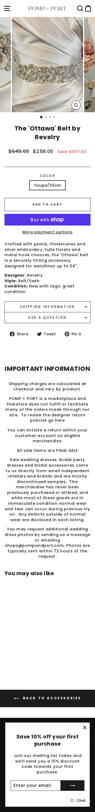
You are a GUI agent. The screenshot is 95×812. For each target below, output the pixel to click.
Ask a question (47, 317)
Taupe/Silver (47, 185)
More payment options (47, 232)
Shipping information (47, 307)
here (60, 420)
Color (47, 176)
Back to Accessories (51, 698)
